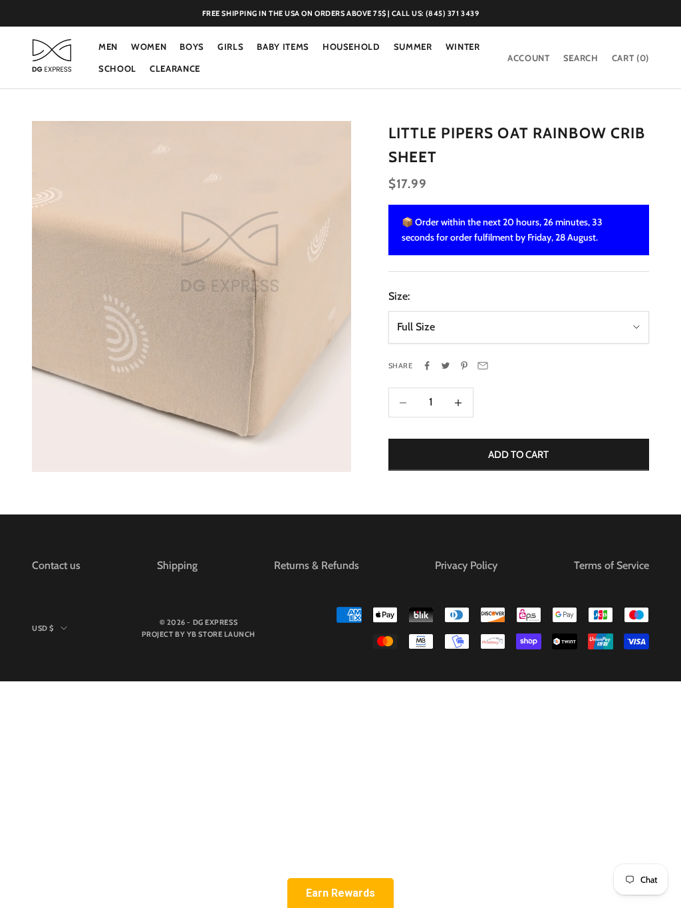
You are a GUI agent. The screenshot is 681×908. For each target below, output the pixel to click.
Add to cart (518, 455)
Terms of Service (611, 565)
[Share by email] (482, 365)
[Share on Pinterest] (464, 365)
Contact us (56, 565)
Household (351, 46)
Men (108, 46)
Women (148, 46)
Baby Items (283, 46)
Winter (463, 46)
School (117, 68)
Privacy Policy (466, 565)
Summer (413, 46)
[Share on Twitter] (445, 365)
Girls (230, 46)
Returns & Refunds (316, 565)
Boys (192, 46)
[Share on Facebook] (427, 365)
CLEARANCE (175, 68)
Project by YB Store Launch (198, 634)
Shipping (177, 565)
